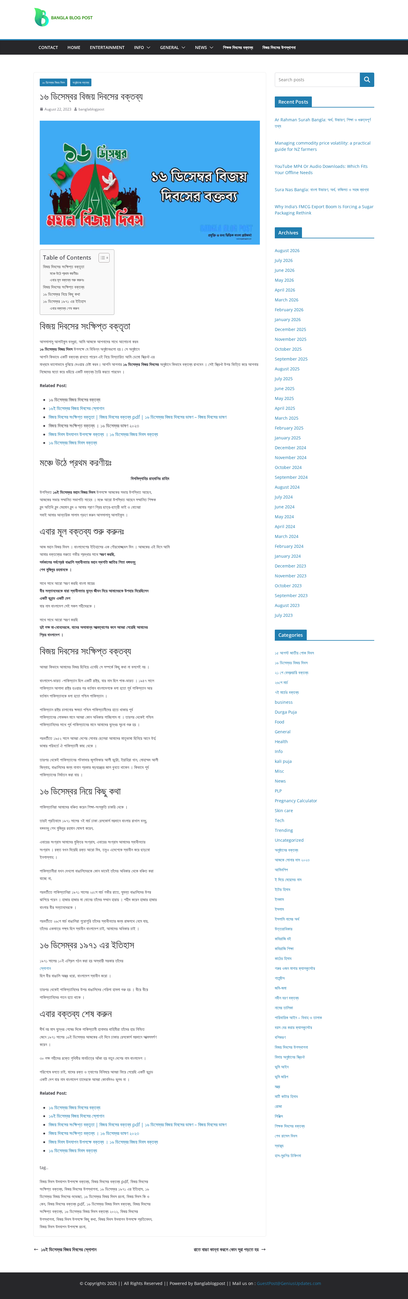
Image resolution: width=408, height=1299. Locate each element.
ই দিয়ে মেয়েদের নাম (288, 879)
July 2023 (284, 615)
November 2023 (290, 576)
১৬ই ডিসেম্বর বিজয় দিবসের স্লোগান (76, 408)
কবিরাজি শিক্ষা (284, 948)
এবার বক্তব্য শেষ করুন (64, 308)
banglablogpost (91, 109)
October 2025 (288, 349)
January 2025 (288, 438)
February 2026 (289, 309)
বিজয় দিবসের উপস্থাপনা (279, 47)
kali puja (283, 761)
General (169, 47)
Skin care (284, 810)
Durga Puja (286, 712)
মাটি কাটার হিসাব (286, 1096)
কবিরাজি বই (283, 938)
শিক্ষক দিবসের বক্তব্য (238, 47)
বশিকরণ (280, 1037)
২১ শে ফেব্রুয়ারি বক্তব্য (291, 672)
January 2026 (288, 319)
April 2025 (285, 408)
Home (74, 47)
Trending (284, 830)
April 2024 (285, 526)
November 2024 (290, 457)
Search (367, 79)
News (201, 47)
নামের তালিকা (284, 1007)
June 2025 (285, 388)
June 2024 (285, 507)
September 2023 (291, 595)
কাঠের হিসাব (283, 958)
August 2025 (287, 369)
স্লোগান (45, 968)
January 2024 (288, 556)
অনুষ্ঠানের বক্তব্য (81, 82)
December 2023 (290, 566)
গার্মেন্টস (280, 978)
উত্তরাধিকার (283, 929)
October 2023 (288, 585)
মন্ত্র (277, 1086)
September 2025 (291, 359)
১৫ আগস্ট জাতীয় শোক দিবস (294, 653)
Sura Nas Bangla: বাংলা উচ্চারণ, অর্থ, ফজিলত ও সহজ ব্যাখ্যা (322, 189)
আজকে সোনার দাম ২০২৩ (292, 860)
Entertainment (107, 47)
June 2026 (285, 270)
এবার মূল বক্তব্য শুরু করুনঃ (67, 280)
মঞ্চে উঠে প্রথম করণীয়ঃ (64, 273)
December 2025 (290, 329)
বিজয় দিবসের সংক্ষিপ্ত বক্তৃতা (63, 266)
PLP (278, 791)
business (284, 702)
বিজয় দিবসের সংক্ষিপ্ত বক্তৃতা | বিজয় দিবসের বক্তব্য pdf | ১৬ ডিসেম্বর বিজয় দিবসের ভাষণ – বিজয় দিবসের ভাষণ (137, 417)
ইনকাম (279, 899)
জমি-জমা (280, 988)
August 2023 (287, 605)
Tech (279, 820)
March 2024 (286, 536)
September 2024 (291, 477)
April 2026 (285, 290)
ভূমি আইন (282, 1067)
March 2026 (286, 300)
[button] (147, 47)
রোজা (278, 1106)
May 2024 (284, 516)
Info (139, 47)
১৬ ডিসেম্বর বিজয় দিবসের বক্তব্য (74, 1107)
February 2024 (289, 546)
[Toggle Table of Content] (101, 258)
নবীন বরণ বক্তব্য (287, 998)
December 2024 (290, 447)
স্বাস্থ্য (279, 1145)
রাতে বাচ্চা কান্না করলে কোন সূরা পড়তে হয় (226, 1249)
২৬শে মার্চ (281, 682)
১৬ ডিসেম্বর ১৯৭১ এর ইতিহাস (64, 301)
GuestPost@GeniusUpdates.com (289, 1283)
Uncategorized (289, 840)
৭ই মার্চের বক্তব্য (287, 692)
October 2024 (288, 467)
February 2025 (289, 428)
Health (281, 741)
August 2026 (287, 250)
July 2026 (284, 260)
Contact (48, 47)
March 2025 (286, 418)
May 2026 (284, 280)
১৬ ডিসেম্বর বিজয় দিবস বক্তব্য (73, 442)
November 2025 (290, 339)
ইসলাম (279, 909)
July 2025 (284, 378)
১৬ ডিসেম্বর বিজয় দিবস (53, 82)
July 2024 (284, 497)
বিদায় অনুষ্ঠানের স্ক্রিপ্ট (290, 1057)
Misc (279, 771)
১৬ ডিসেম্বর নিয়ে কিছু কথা (61, 294)
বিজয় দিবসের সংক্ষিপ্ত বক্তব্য (63, 287)
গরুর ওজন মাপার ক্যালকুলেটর (295, 968)
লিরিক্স (279, 1116)
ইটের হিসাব (282, 889)
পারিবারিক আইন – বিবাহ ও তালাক (298, 1017)
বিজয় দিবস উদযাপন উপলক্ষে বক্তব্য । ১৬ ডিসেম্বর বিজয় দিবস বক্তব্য (103, 434)
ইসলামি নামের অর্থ (287, 919)
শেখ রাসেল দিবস (286, 1136)
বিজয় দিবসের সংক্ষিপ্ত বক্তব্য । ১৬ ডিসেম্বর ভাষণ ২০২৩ (94, 1133)
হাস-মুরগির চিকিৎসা (288, 1155)
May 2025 (284, 398)
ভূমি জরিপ (281, 1076)
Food (279, 722)
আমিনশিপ (281, 869)
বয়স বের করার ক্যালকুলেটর (293, 1027)
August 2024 (287, 487)
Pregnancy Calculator (296, 800)
